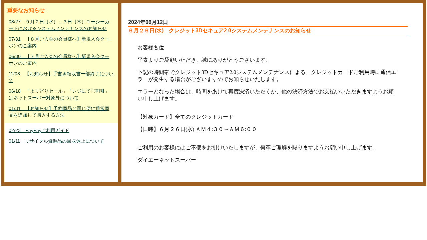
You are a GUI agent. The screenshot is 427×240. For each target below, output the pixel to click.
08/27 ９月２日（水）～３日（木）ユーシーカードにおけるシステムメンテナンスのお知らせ (59, 25)
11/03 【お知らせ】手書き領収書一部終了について (61, 77)
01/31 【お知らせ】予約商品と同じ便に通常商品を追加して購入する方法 (59, 112)
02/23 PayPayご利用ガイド (39, 130)
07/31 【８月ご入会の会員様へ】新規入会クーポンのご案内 (59, 42)
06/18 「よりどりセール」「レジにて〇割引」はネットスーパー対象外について (59, 94)
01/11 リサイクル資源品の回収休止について (56, 141)
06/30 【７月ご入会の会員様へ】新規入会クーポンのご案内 (59, 60)
